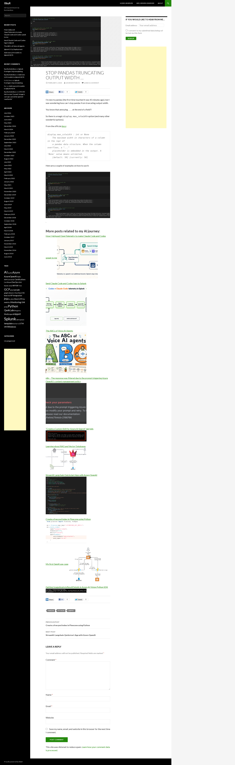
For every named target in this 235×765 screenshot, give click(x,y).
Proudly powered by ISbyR (13, 762)
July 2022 (7, 162)
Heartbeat (18, 293)
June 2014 (8, 257)
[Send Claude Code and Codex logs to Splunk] (66, 305)
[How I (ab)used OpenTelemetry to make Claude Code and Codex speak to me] (77, 257)
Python (61, 610)
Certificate (7, 282)
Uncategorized (9, 341)
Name (49, 694)
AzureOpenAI (10, 276)
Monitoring (15, 302)
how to (7, 295)
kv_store (11, 299)
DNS (20, 282)
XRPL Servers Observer (145, 3)
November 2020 (10, 191)
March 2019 (8, 211)
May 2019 (7, 208)
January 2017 (9, 240)
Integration (17, 295)
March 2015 (8, 247)
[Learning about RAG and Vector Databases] (66, 458)
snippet (71, 610)
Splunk (10, 318)
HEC (23, 293)
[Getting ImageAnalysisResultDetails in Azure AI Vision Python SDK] (66, 590)
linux (16, 299)
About (160, 3)
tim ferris (16, 324)
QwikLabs (9, 310)
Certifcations (20, 279)
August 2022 (8, 159)
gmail (12, 290)
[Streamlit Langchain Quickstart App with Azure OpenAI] (66, 495)
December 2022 (10, 152)
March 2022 (8, 175)
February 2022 (9, 178)
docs (64, 126)
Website (50, 717)
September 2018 (10, 224)
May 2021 (7, 185)
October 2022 (9, 155)
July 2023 (7, 146)
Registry (18, 310)
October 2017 (9, 237)
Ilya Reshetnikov (73, 83)
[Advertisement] (146, 87)
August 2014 (8, 254)
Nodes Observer (126, 3)
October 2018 (9, 221)
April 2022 (8, 172)
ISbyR (7, 3)
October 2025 (9, 116)
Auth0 (10, 273)
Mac (23, 299)
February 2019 (9, 214)
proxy (6, 307)
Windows (11, 326)
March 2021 (8, 188)
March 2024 (8, 129)
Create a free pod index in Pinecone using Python (68, 519)
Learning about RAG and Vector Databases (66, 446)
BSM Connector (9, 279)
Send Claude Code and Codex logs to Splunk (66, 283)
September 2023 (10, 142)
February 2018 (9, 234)
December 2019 (10, 195)
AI (6, 272)
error (15, 285)
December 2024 (10, 126)
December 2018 (10, 218)
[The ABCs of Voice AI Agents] (66, 352)
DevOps (15, 282)
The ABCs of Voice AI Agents (59, 330)
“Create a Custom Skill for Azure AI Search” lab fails (69, 428)
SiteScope (8, 314)
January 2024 (9, 136)
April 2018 (8, 227)
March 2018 (8, 231)
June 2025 (8, 120)
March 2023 (8, 149)
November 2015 (10, 244)
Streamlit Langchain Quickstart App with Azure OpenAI (71, 475)
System (21, 320)
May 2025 (7, 123)
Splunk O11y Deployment (13, 49)
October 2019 (9, 198)
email (11, 286)
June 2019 (8, 205)
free (20, 286)
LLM (20, 299)
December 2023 (10, 139)
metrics (7, 302)
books (19, 277)
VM (5, 327)
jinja (6, 298)
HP (11, 295)
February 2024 (9, 133)
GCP (7, 289)
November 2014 (10, 250)
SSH (17, 320)
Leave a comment (91, 83)
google (17, 290)
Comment (51, 659)
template (8, 323)
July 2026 (7, 113)
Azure (16, 272)
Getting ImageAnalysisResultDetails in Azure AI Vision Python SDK (77, 587)
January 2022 (9, 182)
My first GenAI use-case (57, 564)
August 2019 (8, 201)
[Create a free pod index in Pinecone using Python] (66, 531)
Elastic (6, 286)
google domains (9, 293)
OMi (23, 302)
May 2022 (7, 169)
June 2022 (8, 165)
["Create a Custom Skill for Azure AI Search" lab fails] (66, 435)
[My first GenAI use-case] (88, 564)
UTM (21, 323)
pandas (51, 610)
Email (49, 706)
